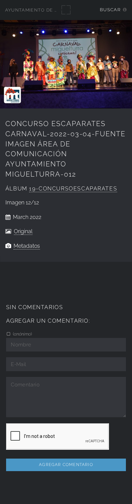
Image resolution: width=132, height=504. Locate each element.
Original (23, 231)
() (22, 334)
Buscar (110, 9)
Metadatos (27, 246)
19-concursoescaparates (73, 188)
